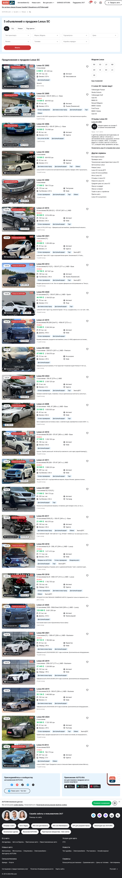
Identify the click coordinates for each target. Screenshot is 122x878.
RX (94, 64)
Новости (66, 847)
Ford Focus (95, 108)
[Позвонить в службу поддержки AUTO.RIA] (118, 815)
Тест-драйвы (67, 851)
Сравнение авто (88, 862)
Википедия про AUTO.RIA (103, 826)
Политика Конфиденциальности (41, 869)
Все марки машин (98, 157)
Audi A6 (94, 98)
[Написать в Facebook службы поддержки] (99, 815)
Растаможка (91, 851)
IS (100, 70)
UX (94, 75)
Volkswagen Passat (98, 90)
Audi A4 (94, 114)
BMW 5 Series (96, 106)
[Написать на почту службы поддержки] (111, 815)
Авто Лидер (23, 826)
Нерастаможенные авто (48, 842)
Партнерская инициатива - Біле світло (55, 832)
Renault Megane (97, 103)
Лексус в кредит (97, 186)
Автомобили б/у (23, 3)
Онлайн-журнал (103, 851)
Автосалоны (6, 851)
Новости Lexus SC (98, 181)
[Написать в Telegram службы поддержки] (93, 815)
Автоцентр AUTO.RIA (9, 853)
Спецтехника (28, 851)
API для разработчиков (81, 826)
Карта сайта (60, 869)
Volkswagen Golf (97, 95)
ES (100, 64)
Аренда (4, 862)
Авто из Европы (18, 842)
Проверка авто (97, 159)
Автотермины (115, 862)
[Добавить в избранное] (95, 2)
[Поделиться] (87, 66)
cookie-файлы (19, 805)
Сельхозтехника (9, 859)
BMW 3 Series (96, 111)
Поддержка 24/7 (79, 3)
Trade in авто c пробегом (100, 191)
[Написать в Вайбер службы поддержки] (105, 815)
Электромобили (40, 851)
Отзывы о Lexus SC (98, 178)
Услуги (11, 862)
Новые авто (36, 3)
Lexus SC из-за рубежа (99, 173)
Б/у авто (5, 838)
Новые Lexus (96, 167)
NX (112, 64)
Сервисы (67, 859)
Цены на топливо (102, 862)
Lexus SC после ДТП (99, 170)
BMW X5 (94, 100)
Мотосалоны (17, 851)
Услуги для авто (70, 838)
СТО (64, 842)
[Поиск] (90, 2)
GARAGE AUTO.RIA (63, 3)
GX (94, 70)
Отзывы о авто (9, 826)
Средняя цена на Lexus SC (101, 183)
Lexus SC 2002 (97, 122)
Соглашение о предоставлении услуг (15, 869)
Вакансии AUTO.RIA (30, 832)
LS (112, 70)
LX (106, 64)
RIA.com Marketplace (60, 826)
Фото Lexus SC (97, 175)
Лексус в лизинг (97, 189)
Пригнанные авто (32, 842)
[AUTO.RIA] (8, 3)
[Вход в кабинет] (100, 2)
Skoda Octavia (96, 92)
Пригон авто (96, 194)
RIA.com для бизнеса (40, 826)
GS (106, 70)
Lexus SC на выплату (99, 197)
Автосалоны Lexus (98, 165)
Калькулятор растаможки (72, 862)
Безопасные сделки (11, 832)
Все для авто (47, 3)
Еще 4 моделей (97, 81)
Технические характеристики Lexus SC (105, 162)
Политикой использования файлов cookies (51, 805)
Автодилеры (6, 842)
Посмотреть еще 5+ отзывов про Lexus (106, 148)
